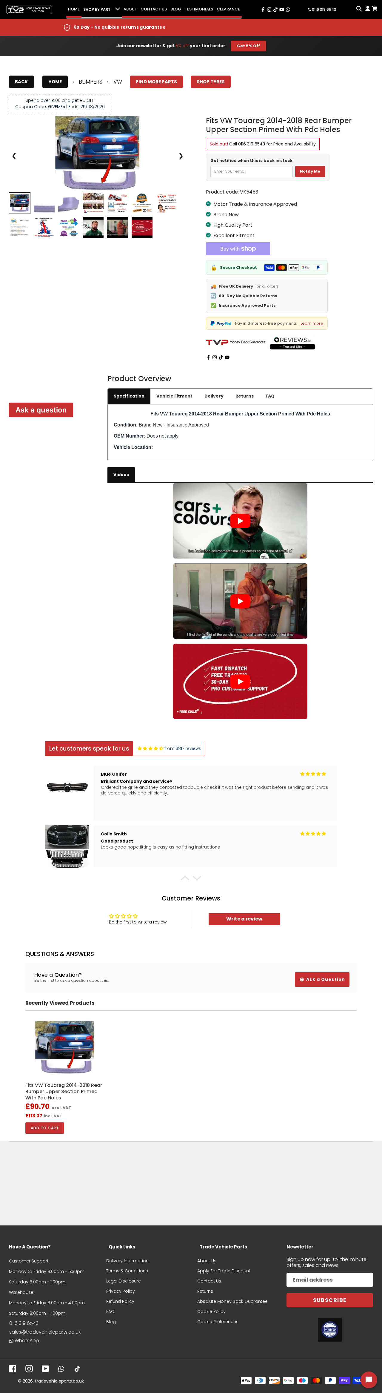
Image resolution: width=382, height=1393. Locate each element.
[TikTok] (220, 357)
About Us (206, 1261)
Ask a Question (325, 979)
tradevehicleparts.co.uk (59, 1381)
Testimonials (199, 9)
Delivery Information (127, 1261)
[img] (150, 748)
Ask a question (41, 410)
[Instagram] (214, 357)
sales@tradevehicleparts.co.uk (45, 1331)
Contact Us (154, 9)
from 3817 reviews (182, 748)
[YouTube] (227, 357)
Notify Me (310, 171)
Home (74, 9)
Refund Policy (120, 1301)
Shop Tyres (211, 82)
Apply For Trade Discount (223, 1271)
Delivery (214, 396)
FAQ (270, 396)
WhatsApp (27, 1340)
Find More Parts (156, 82)
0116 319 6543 (251, 144)
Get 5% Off (248, 46)
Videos (121, 475)
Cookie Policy (211, 1311)
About (130, 9)
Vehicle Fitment (174, 396)
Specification (129, 396)
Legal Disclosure (123, 1281)
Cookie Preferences (217, 1322)
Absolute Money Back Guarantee (232, 1301)
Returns (244, 396)
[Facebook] (208, 357)
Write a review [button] (244, 918)
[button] (185, 879)
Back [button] (21, 82)
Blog (175, 9)
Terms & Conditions (127, 1271)
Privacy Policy (120, 1291)
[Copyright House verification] (330, 1330)
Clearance (228, 9)
